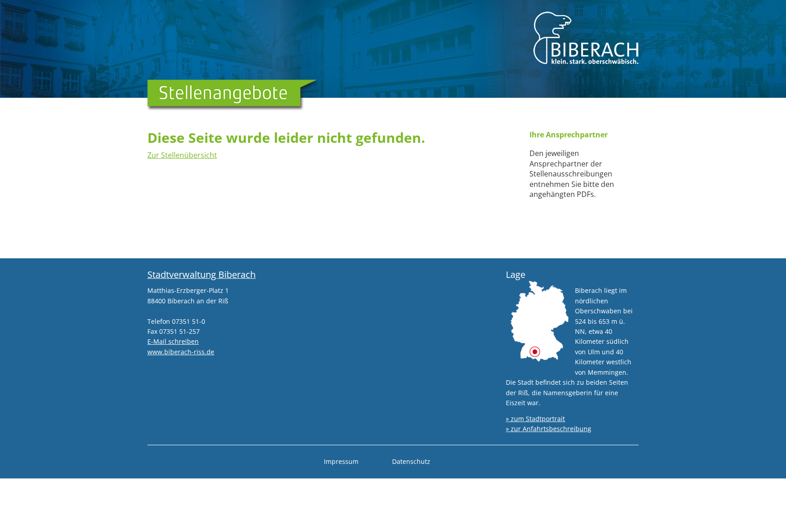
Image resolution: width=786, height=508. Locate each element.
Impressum (341, 461)
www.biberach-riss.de (180, 351)
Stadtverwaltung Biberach (201, 274)
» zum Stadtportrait (535, 418)
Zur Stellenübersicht (182, 155)
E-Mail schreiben (173, 341)
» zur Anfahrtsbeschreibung (548, 428)
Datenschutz (411, 461)
